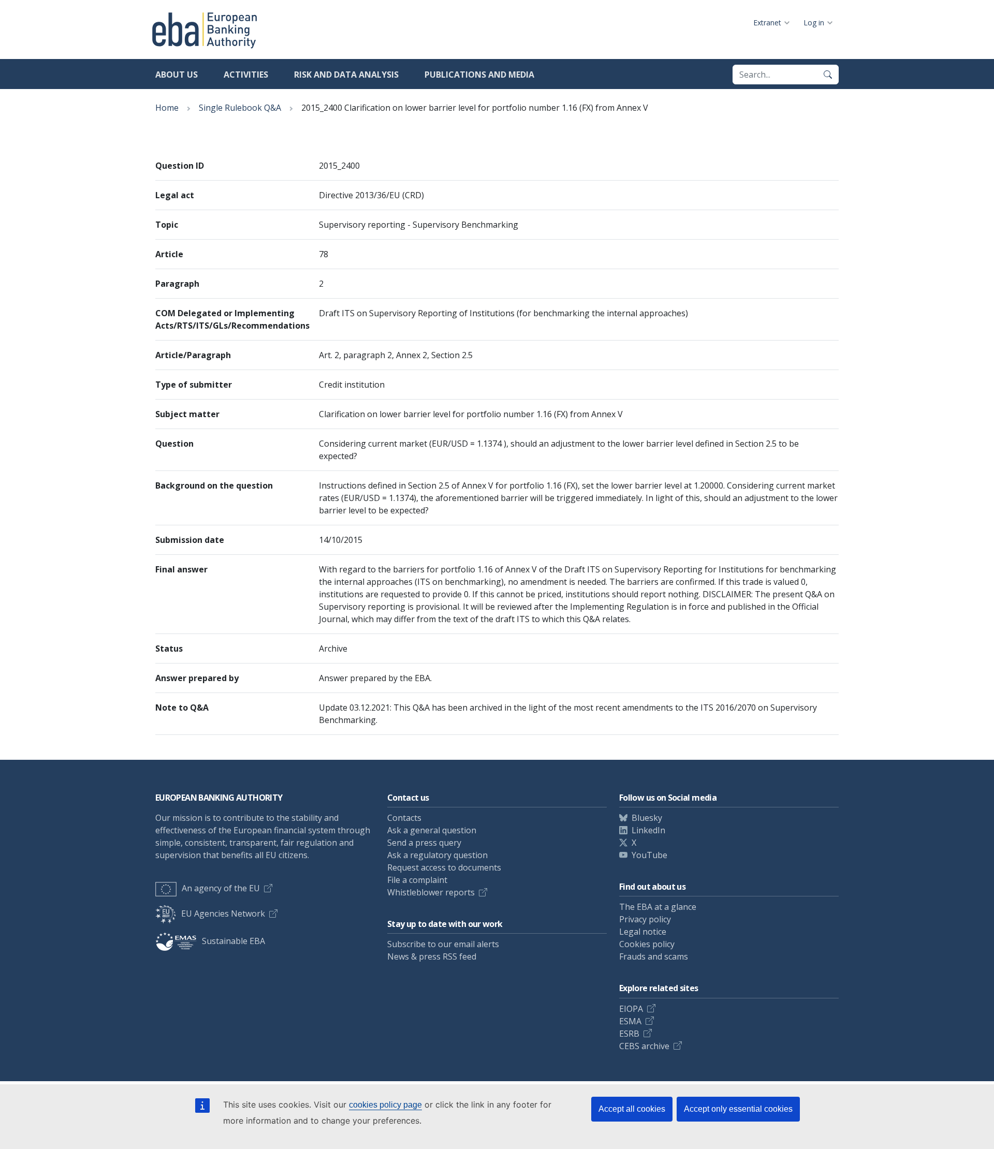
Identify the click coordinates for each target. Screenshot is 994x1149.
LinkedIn (648, 830)
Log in (813, 22)
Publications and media (479, 74)
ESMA (630, 1021)
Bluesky (647, 817)
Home (167, 107)
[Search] (828, 74)
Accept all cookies (631, 1108)
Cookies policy (647, 944)
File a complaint (417, 880)
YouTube (649, 855)
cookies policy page (385, 1104)
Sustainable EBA (233, 941)
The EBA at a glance (657, 906)
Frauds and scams (653, 956)
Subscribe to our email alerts (443, 944)
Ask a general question (431, 830)
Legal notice (642, 931)
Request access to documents (444, 867)
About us (176, 74)
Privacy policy (645, 919)
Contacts (404, 817)
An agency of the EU (221, 888)
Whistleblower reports (431, 892)
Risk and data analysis (346, 74)
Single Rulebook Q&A (240, 107)
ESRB (629, 1033)
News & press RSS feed (431, 956)
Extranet (767, 22)
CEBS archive (644, 1046)
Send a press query (424, 842)
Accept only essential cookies (738, 1108)
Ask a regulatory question (437, 855)
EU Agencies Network (223, 913)
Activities (246, 74)
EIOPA (631, 1008)
